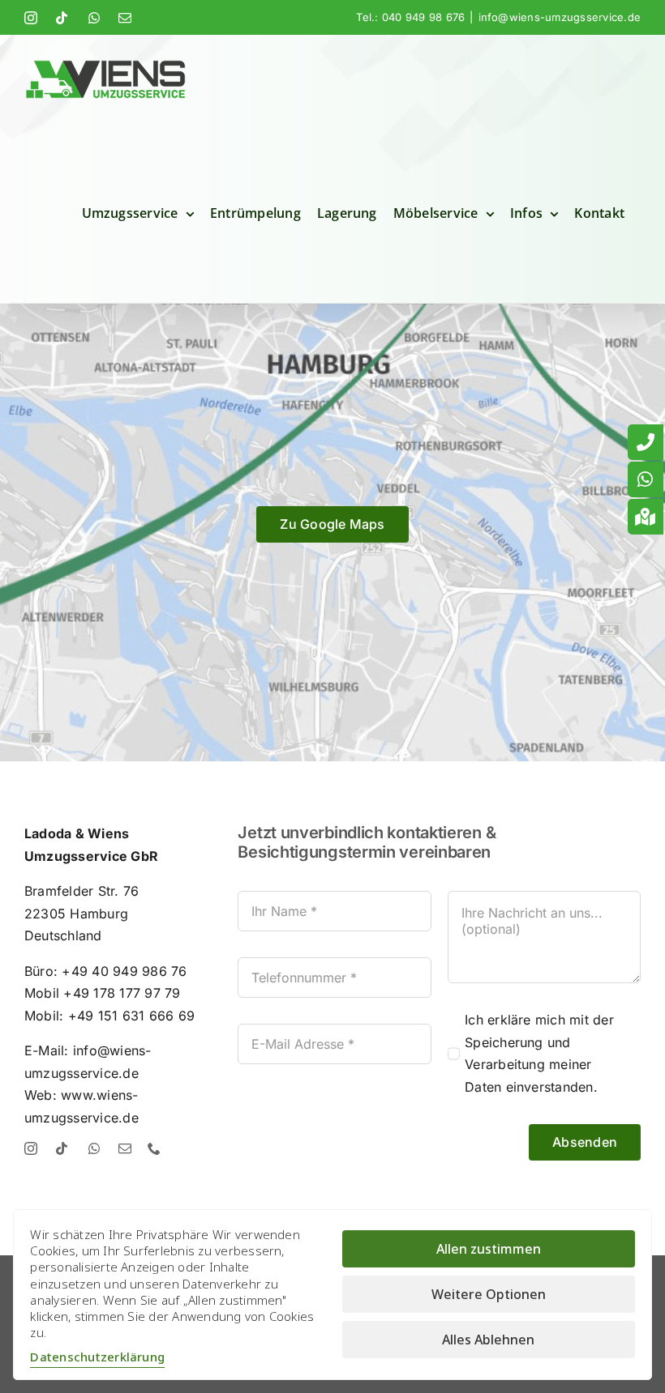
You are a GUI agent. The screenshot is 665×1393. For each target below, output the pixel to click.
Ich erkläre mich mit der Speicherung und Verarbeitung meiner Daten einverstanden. (539, 1053)
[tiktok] (62, 1148)
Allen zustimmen (488, 1249)
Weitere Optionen (488, 1294)
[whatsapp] (94, 1148)
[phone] (154, 1148)
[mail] (124, 1148)
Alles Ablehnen (488, 1339)
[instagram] (30, 1148)
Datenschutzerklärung (97, 1356)
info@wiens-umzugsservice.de (559, 17)
